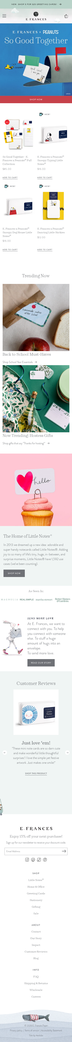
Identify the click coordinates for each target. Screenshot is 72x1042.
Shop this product (36, 773)
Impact (36, 945)
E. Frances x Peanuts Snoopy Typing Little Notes (50, 160)
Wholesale (36, 990)
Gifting (36, 907)
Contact (36, 931)
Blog (36, 958)
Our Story (36, 938)
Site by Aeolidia (36, 1035)
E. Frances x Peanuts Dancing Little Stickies (51, 230)
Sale (36, 913)
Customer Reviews (36, 951)
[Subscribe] (63, 851)
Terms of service (32, 1030)
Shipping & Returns (36, 983)
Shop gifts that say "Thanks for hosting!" (24, 443)
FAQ (36, 976)
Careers (36, 996)
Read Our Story (41, 662)
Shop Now (36, 99)
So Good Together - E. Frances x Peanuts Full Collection (17, 160)
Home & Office (36, 887)
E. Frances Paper (40, 1025)
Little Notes (36, 880)
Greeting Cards (36, 893)
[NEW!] (43, 134)
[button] (4, 16)
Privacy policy (16, 1030)
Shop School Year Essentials (18, 362)
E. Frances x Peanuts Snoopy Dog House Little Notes (17, 232)
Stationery (36, 900)
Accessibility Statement (51, 1030)
